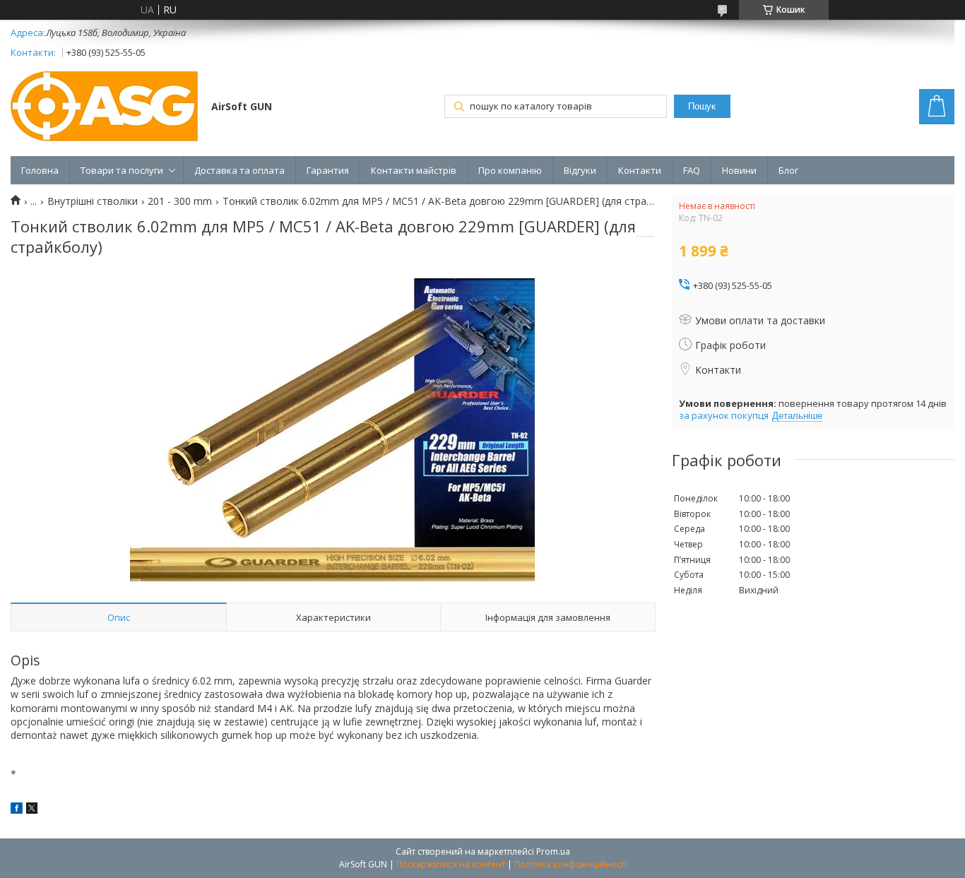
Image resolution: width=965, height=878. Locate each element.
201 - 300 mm (180, 201)
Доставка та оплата (239, 170)
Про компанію (510, 170)
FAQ (691, 170)
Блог (788, 170)
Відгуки (580, 170)
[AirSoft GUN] (104, 107)
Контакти (639, 170)
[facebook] (17, 810)
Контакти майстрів (413, 170)
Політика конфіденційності (570, 864)
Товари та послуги (122, 170)
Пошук (702, 106)
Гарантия (328, 170)
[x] (31, 810)
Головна (40, 170)
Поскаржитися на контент (450, 864)
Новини (739, 170)
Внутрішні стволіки (92, 201)
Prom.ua (553, 852)
